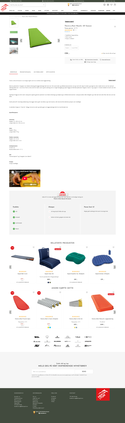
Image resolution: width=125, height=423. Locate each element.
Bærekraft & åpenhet (38, 403)
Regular (67, 47)
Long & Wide (75, 47)
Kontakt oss (17, 396)
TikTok (52, 401)
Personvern (35, 399)
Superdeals (84, 10)
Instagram (53, 398)
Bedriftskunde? (17, 401)
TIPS (114, 10)
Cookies (34, 406)
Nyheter (93, 10)
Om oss (34, 396)
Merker (108, 10)
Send (84, 371)
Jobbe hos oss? (36, 398)
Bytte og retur (17, 399)
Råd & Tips (35, 401)
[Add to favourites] (115, 27)
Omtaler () (67, 31)
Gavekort (35, 404)
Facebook (53, 396)
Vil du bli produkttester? (38, 408)
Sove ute (11, 16)
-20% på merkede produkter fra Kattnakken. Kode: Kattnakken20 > (62, 13)
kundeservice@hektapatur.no (21, 406)
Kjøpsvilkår (17, 403)
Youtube (53, 399)
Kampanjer (101, 10)
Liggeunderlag (17, 16)
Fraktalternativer (18, 398)
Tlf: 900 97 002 (18, 404)
